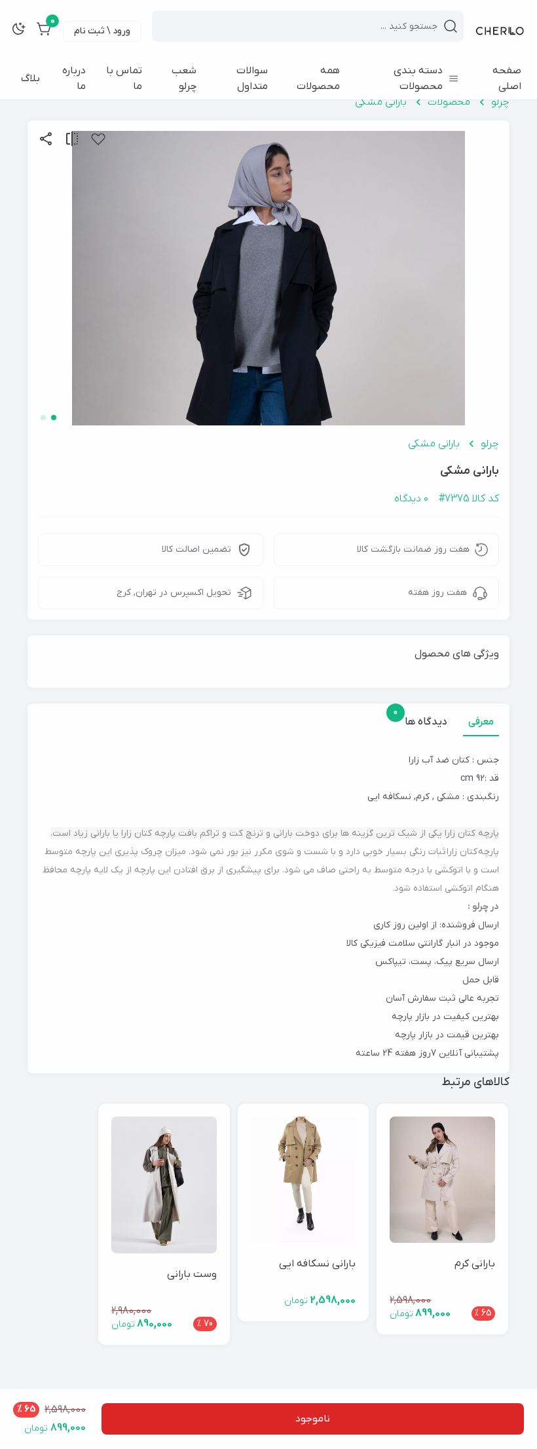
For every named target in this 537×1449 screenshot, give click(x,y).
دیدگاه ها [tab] (423, 721)
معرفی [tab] (481, 721)
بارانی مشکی (381, 102)
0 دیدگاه (411, 498)
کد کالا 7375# (469, 498)
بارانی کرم (474, 1263)
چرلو (500, 102)
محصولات (449, 102)
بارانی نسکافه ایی (317, 1263)
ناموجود (312, 1418)
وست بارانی (192, 1274)
